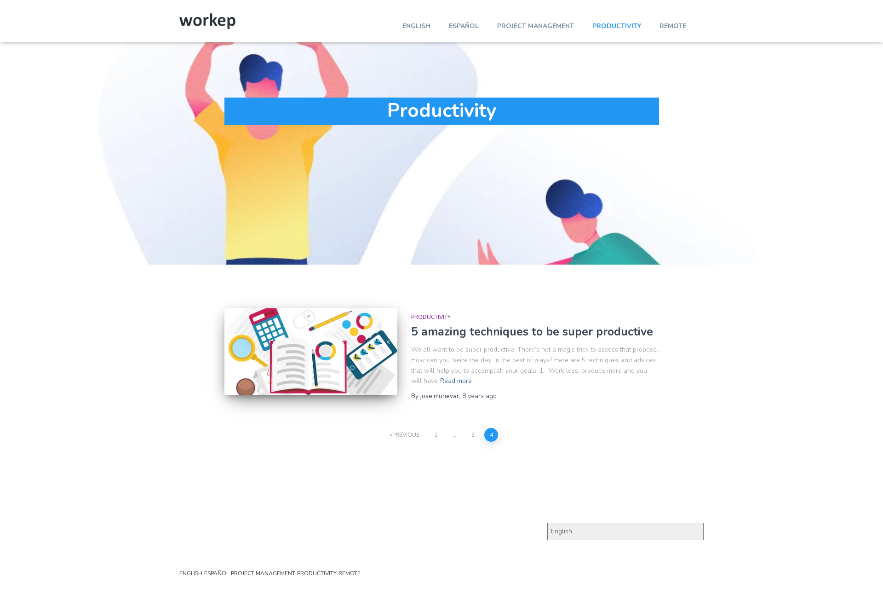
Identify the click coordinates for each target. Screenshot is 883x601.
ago (479, 396)
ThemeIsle (688, 580)
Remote (672, 26)
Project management (535, 26)
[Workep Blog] (207, 21)
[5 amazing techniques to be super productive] (310, 351)
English (416, 26)
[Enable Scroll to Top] (865, 582)
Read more (456, 380)
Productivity (616, 26)
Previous (405, 435)
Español (464, 26)
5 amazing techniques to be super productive (532, 332)
